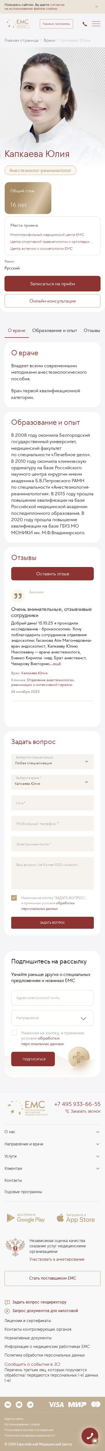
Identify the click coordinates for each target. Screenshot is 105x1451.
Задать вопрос (52, 923)
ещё (57, 663)
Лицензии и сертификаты (27, 1320)
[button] (96, 7)
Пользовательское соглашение (28, 1430)
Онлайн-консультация (52, 301)
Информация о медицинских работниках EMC (47, 1346)
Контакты (13, 1180)
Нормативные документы (28, 1338)
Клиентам (13, 1168)
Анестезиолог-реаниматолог (40, 170)
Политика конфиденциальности (29, 1435)
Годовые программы (56, 24)
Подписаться (34, 1059)
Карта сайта (13, 1419)
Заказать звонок (86, 1111)
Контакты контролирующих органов (37, 1329)
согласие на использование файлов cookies (34, 7)
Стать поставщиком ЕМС (52, 1278)
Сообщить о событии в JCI (32, 1364)
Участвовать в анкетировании (56, 1259)
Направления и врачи (23, 1144)
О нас (9, 1132)
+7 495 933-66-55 (77, 1104)
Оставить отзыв (52, 574)
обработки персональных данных (42, 1040)
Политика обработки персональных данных (44, 1355)
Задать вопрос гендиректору (39, 1302)
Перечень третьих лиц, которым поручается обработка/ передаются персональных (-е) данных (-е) (51, 1375)
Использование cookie (22, 1424)
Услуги (10, 1156)
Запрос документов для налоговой (45, 1310)
